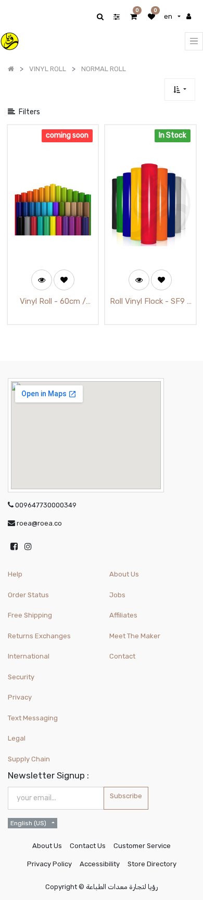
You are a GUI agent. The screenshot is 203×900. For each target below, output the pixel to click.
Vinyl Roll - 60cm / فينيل (53, 302)
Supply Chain (29, 759)
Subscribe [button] (126, 796)
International (28, 656)
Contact (122, 656)
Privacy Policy (49, 864)
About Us (124, 574)
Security (21, 677)
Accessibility (100, 864)
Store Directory (152, 864)
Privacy (20, 697)
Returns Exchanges (39, 636)
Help (15, 574)
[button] (179, 89)
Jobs (117, 595)
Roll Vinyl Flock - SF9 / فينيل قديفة (150, 302)
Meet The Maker (134, 636)
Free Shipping (30, 615)
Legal (17, 738)
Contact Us (88, 846)
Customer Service (142, 846)
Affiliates (123, 615)
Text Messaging (33, 718)
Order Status (28, 595)
